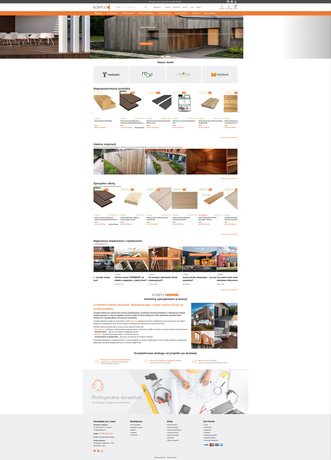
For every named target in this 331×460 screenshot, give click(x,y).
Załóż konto (207, 427)
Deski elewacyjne (173, 427)
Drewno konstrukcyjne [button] (146, 13)
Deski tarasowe (172, 425)
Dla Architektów (136, 425)
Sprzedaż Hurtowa (136, 427)
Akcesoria (171, 437)
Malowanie (176, 7)
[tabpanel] (106, 112)
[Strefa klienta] (228, 7)
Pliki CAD (134, 435)
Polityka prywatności (210, 435)
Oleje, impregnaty (173, 440)
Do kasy (235, 8)
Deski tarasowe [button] (112, 13)
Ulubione (221, 8)
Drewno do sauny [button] (164, 13)
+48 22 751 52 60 (176, 1)
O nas (192, 7)
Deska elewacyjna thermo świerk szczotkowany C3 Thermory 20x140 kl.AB (236, 123)
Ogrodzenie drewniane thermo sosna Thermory (121, 171)
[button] (25, 37)
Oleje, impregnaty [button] (210, 13)
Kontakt (198, 7)
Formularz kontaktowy (211, 440)
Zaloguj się (207, 430)
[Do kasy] (235, 7)
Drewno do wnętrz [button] (181, 13)
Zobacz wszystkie (228, 137)
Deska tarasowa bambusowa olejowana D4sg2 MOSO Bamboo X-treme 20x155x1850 (132, 123)
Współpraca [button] (157, 7)
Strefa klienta (228, 8)
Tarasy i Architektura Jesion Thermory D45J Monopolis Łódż (165, 170)
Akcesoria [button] (195, 13)
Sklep (99, 13)
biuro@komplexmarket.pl (106, 437)
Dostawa (133, 432)
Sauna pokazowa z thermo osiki (199, 171)
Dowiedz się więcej (56, 43)
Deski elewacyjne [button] (128, 13)
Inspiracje (168, 7)
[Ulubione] (221, 7)
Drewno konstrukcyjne (174, 430)
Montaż (133, 430)
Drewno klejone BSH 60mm (103, 121)
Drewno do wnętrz (173, 435)
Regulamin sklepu (209, 437)
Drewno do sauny (173, 432)
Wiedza (185, 7)
